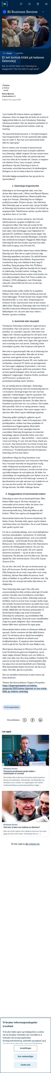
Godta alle (25, 1065)
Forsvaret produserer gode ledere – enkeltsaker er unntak (19, 772)
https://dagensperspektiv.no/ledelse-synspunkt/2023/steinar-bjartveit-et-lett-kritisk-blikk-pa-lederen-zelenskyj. (24, 688)
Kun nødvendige (25, 1056)
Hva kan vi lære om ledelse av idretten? (21, 827)
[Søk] (21, 4)
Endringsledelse (11, 707)
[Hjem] (4, 4)
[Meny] (46, 4)
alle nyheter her (32, 844)
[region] (25, 1045)
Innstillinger (25, 1048)
